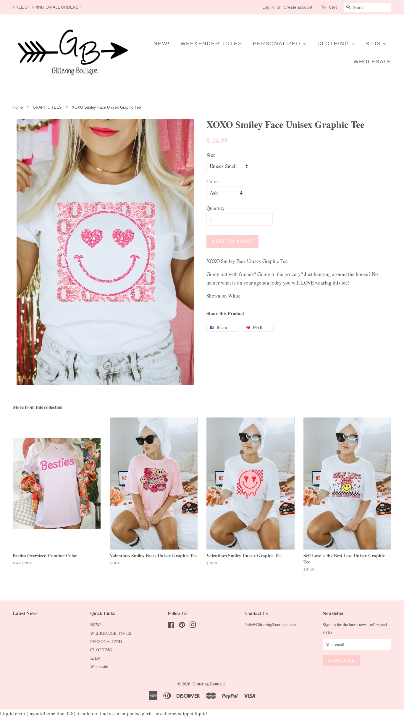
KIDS (374, 43)
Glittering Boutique (209, 684)
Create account (298, 7)
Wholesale (372, 62)
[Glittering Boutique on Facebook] (171, 626)
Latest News (25, 613)
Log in (268, 7)
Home (18, 107)
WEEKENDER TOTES (211, 43)
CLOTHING (334, 43)
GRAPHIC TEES (47, 107)
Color (212, 181)
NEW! (161, 43)
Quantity (215, 208)
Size (210, 154)
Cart (333, 7)
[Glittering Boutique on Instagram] (192, 626)
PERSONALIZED (277, 43)
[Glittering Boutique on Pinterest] (182, 626)
